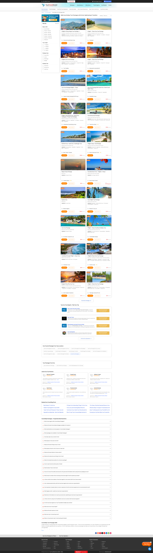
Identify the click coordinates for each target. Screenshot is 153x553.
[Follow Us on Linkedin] (106, 533)
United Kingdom (105, 548)
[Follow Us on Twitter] (102, 533)
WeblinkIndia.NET (108, 551)
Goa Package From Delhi (73, 351)
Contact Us (45, 541)
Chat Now (147, 544)
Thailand (103, 546)
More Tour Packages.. (75, 353)
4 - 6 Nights (46, 46)
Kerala (68, 541)
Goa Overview (45, 9)
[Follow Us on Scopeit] (108, 533)
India (91, 541)
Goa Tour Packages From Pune (63, 348)
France (92, 548)
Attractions (88, 5)
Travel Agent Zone (97, 1)
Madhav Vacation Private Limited (53, 382)
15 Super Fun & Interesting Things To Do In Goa (77, 405)
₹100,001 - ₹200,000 (48, 36)
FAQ (54, 546)
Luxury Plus (46, 55)
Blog (55, 548)
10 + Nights (46, 50)
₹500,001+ (46, 39)
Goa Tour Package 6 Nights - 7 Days (70, 87)
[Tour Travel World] (49, 5)
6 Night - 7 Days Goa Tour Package (95, 31)
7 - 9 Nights (46, 48)
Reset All (57, 23)
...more (57, 379)
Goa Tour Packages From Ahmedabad (78, 348)
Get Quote (64, 43)
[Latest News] (98, 533)
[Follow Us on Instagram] (110, 533)
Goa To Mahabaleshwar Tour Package (76, 365)
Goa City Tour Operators (62, 9)
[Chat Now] (149, 549)
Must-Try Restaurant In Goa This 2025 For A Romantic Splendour (100, 410)
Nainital (68, 544)
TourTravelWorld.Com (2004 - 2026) (56, 551)
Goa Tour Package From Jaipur (49, 353)
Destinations (80, 5)
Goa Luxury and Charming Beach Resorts (76, 407)
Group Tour (46, 65)
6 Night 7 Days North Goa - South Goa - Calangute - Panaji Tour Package (70, 116)
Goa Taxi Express (71, 331)
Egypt (103, 544)
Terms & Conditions (47, 548)
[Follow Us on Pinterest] (100, 533)
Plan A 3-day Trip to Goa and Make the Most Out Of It (77, 412)
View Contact (71, 43)
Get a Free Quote (103, 310)
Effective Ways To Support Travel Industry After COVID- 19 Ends (100, 407)
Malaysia (79, 546)
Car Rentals (104, 5)
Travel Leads (108, 1)
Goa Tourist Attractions (83, 9)
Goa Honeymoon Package (94, 115)
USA (91, 546)
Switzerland (80, 548)
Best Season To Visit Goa (49, 405)
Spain (92, 544)
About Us (55, 543)
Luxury (45, 57)
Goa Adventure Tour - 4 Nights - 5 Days (96, 171)
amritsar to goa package (48, 351)
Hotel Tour (46, 69)
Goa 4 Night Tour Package (94, 199)
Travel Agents (96, 5)
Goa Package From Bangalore (60, 351)
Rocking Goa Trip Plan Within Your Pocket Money (100, 412)
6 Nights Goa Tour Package (68, 59)
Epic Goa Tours (71, 317)
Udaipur (68, 546)
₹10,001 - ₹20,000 (47, 30)
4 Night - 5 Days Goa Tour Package (95, 284)
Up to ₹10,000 (46, 29)
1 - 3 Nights (46, 44)
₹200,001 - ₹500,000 (48, 37)
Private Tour (46, 67)
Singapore (69, 548)
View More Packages (85, 300)
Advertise (45, 544)
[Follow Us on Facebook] (96, 533)
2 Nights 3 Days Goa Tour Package (95, 256)
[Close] (151, 542)
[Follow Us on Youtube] (104, 533)
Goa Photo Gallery (104, 9)
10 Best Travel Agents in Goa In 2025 (51, 407)
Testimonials (56, 544)
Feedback (56, 541)
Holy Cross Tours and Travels (74, 308)
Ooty (79, 543)
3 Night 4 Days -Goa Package (94, 143)
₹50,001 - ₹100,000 (47, 34)
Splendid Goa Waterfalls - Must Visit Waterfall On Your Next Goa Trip (54, 412)
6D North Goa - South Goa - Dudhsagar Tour (72, 143)
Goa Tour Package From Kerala (63, 353)
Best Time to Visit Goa (94, 9)
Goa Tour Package (66, 227)
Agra (79, 544)
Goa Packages (52, 9)
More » (43, 530)
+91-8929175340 (46, 1)
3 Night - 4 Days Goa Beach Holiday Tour (97, 227)
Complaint (45, 543)
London (103, 543)
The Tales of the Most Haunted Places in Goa (99, 405)
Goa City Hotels (72, 9)
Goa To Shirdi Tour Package (62, 365)
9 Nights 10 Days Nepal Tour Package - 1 (71, 31)
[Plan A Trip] (50, 18)
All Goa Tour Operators (85, 338)
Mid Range (46, 58)
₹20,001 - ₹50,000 (47, 32)
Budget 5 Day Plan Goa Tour (68, 284)
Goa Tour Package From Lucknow (94, 348)
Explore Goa (64, 199)
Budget (45, 60)
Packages (72, 5)
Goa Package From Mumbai (85, 351)
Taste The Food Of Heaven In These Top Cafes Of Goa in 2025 (54, 410)
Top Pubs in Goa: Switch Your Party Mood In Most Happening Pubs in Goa (77, 410)
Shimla (68, 543)
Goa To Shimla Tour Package (49, 365)
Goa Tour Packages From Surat (49, 348)
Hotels (109, 5)
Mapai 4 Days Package (67, 171)
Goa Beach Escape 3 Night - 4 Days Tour (71, 256)
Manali (79, 541)
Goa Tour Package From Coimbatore (99, 351)
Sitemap (44, 546)
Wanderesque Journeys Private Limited (76, 324)
